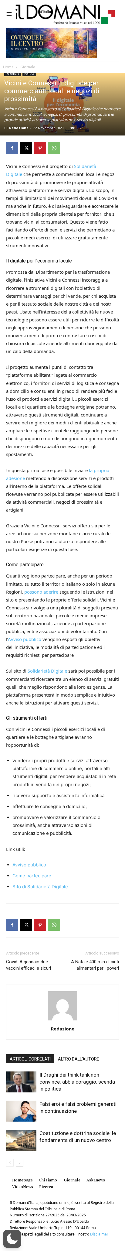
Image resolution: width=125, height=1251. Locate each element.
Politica (29, 73)
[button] (12, 1239)
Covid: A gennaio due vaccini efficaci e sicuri (28, 965)
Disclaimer (99, 1234)
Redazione (19, 127)
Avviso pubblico (24, 639)
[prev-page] (10, 1163)
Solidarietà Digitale (47, 671)
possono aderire (41, 592)
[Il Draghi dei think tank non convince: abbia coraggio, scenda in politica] (21, 1081)
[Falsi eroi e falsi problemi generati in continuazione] (21, 1111)
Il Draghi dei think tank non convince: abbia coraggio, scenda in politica (77, 1082)
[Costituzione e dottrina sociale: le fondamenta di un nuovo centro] (21, 1140)
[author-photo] (62, 1020)
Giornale (27, 67)
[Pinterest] (40, 148)
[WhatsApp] (54, 148)
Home (8, 67)
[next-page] (19, 1163)
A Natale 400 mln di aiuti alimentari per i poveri (95, 965)
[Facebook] (12, 148)
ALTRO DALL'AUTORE (78, 1059)
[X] (26, 148)
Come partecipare (31, 876)
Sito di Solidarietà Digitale (40, 886)
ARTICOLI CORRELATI (30, 1059)
